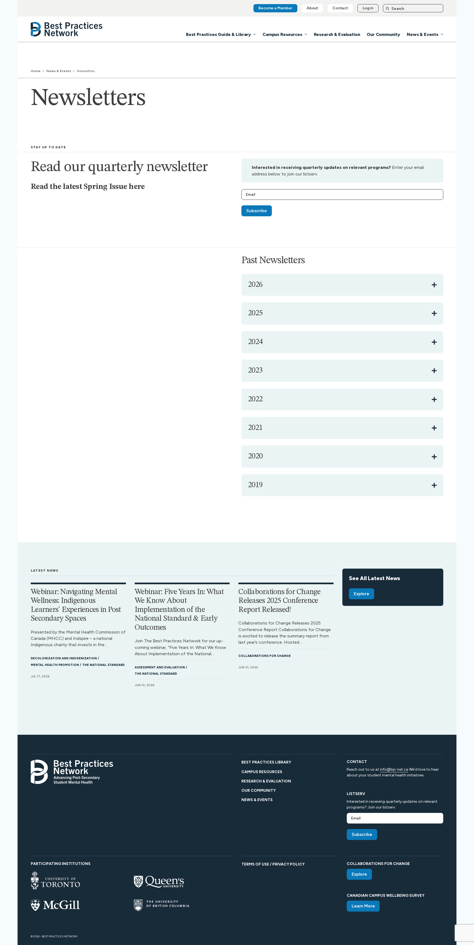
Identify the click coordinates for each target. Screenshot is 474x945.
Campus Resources (282, 34)
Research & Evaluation (337, 34)
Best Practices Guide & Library (218, 34)
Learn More (363, 906)
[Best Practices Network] (67, 29)
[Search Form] (413, 8)
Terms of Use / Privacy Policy (272, 864)
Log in (368, 8)
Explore (361, 593)
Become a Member (275, 8)
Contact (340, 8)
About (312, 8)
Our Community (383, 34)
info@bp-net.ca (394, 769)
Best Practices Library (266, 762)
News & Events (422, 34)
